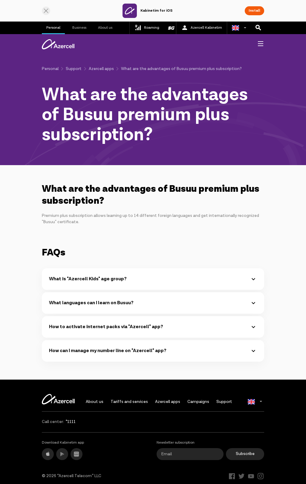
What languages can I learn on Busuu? (91, 303)
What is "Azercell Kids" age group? (88, 279)
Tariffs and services (129, 401)
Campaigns (198, 401)
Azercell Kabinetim (206, 27)
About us (105, 27)
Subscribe (245, 453)
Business (79, 27)
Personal (53, 27)
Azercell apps (101, 68)
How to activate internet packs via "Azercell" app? (106, 327)
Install (254, 10)
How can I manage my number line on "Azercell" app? (107, 351)
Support (74, 68)
